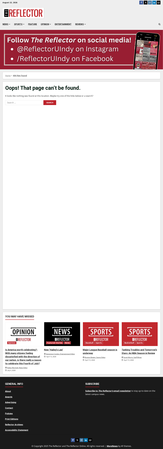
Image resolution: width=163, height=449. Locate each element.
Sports (18, 24)
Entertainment (63, 24)
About (8, 391)
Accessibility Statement (16, 430)
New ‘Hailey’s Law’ (53, 349)
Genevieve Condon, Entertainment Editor (60, 354)
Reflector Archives (14, 424)
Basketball (129, 343)
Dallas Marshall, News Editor (17, 368)
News (5, 24)
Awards (8, 397)
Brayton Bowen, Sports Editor (95, 357)
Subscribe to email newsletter (108, 390)
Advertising (10, 402)
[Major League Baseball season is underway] (101, 334)
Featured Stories (54, 343)
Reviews (79, 24)
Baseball (89, 343)
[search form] (159, 24)
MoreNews (112, 446)
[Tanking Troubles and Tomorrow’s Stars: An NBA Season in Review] (140, 334)
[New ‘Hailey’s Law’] (62, 334)
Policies (9, 413)
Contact (9, 408)
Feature (32, 24)
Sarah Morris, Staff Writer (133, 357)
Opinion (45, 24)
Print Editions (11, 419)
